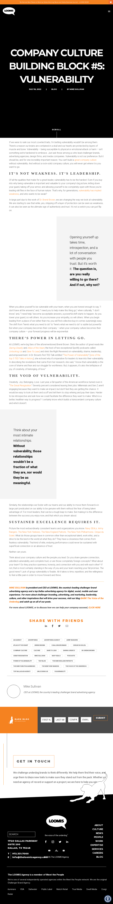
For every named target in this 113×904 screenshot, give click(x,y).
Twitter (60, 841)
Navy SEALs (91, 528)
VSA (22, 889)
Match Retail (62, 889)
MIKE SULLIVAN (17, 587)
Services (97, 849)
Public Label (46, 889)
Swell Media (91, 889)
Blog (99, 857)
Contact (63, 850)
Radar (10, 894)
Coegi (104, 889)
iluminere (12, 889)
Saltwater (33, 889)
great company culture (85, 160)
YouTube (49, 850)
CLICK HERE (94, 607)
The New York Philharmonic (80, 532)
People (98, 837)
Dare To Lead (33, 351)
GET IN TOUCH (34, 761)
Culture (97, 829)
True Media (77, 889)
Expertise (97, 845)
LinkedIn (67, 841)
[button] (108, 899)
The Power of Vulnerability (75, 355)
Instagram (53, 841)
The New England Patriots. (54, 532)
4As (56, 850)
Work (99, 841)
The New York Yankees (29, 532)
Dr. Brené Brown (47, 199)
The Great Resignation (20, 385)
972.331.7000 (20, 853)
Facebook (45, 841)
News (99, 833)
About (99, 825)
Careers (97, 853)
